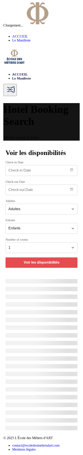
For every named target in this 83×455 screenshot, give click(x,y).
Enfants (10, 220)
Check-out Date (15, 181)
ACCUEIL (20, 36)
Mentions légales (24, 449)
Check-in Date (14, 162)
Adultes (10, 201)
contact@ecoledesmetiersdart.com (36, 445)
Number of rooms (17, 239)
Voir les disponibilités (42, 262)
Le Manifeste (21, 40)
